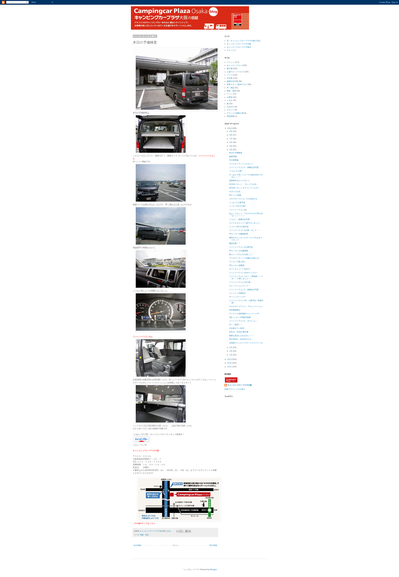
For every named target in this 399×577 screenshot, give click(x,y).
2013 (229, 359)
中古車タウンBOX (236, 328)
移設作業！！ (234, 243)
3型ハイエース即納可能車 (240, 317)
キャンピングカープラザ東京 (239, 47)
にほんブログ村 (140, 445)
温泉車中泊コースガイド (239, 180)
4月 (231, 150)
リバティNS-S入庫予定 (239, 227)
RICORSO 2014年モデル (240, 339)
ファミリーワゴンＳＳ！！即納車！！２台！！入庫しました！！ (246, 277)
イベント (230, 62)
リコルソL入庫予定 (237, 202)
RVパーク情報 (235, 195)
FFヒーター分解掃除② (238, 234)
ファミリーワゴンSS (238, 210)
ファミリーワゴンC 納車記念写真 (244, 167)
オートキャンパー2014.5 (239, 269)
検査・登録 (144, 535)
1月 (231, 355)
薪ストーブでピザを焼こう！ (241, 254)
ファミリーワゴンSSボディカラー (243, 273)
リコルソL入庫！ (236, 171)
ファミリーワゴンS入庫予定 (241, 247)
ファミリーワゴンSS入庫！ (240, 282)
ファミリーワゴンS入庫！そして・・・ (245, 230)
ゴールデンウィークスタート (241, 164)
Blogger (213, 569)
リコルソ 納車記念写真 (239, 219)
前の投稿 (213, 545)
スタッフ (230, 110)
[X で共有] (183, 531)
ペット (229, 94)
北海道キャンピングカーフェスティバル (246, 343)
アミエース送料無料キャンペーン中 (244, 314)
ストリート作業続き (237, 293)
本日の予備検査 (235, 153)
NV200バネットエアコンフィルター (244, 188)
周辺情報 (230, 116)
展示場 (229, 68)
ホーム (175, 545)
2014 (229, 128)
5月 (231, 146)
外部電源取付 (234, 310)
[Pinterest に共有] (189, 531)
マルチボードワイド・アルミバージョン (246, 306)
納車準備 (233, 156)
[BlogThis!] (180, 531)
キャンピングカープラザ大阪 (239, 44)
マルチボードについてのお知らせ (243, 199)
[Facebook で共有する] (186, 531)
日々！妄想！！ (235, 324)
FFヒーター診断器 (236, 265)
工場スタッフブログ (235, 72)
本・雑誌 (230, 88)
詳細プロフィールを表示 (234, 389)
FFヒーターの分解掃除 (238, 251)
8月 (231, 135)
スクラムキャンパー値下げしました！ (245, 223)
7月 (231, 139)
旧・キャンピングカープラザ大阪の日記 (243, 41)
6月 (231, 142)
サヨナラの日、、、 (237, 192)
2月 (231, 351)
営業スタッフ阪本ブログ (237, 84)
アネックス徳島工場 (235, 113)
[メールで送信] (177, 531)
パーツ (229, 75)
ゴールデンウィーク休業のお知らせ (244, 258)
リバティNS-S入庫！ (238, 206)
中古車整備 (233, 160)
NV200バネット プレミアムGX (242, 184)
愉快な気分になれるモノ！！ (241, 336)
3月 (231, 347)
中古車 (229, 78)
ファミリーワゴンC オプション (243, 321)
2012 (229, 363)
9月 (231, 131)
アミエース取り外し (237, 262)
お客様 (229, 97)
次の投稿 (137, 545)
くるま (229, 100)
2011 (229, 367)
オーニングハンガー (237, 297)
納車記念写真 (232, 81)
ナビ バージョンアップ (238, 286)
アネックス (231, 50)
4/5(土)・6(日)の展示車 (238, 332)
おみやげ (230, 107)
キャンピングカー (234, 65)
